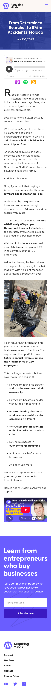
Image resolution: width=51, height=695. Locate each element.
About (7, 665)
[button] (46, 6)
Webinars (9, 660)
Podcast (8, 655)
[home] (23, 6)
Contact (8, 670)
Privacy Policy (11, 676)
